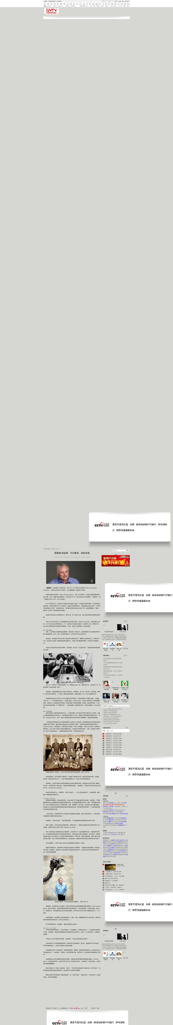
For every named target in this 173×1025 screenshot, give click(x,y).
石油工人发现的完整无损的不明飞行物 (112, 709)
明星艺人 (122, 845)
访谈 (122, 4)
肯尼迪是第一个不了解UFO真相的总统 (112, 716)
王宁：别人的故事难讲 (106, 688)
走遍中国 (105, 810)
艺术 (80, 4)
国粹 (118, 840)
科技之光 (122, 810)
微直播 (108, 634)
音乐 (67, 4)
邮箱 (125, 4)
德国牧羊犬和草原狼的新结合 (110, 710)
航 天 (123, 834)
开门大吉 (125, 648)
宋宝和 (105, 665)
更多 (127, 727)
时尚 (100, 4)
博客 (115, 4)
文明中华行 (123, 820)
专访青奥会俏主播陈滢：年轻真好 (112, 675)
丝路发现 (116, 818)
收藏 (118, 845)
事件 (123, 854)
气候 (124, 847)
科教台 (53, 549)
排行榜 (123, 634)
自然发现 (111, 854)
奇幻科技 (108, 843)
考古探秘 (114, 842)
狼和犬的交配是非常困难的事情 (111, 718)
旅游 (93, 4)
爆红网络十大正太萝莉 (125, 700)
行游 (115, 840)
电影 (94, 6)
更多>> (126, 621)
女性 (107, 847)
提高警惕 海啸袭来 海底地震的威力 (111, 720)
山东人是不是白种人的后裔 (109, 723)
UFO (125, 843)
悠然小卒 (105, 673)
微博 (112, 4)
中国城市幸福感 (108, 631)
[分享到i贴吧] (76, 1008)
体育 (55, 4)
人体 (107, 849)
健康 (96, 4)
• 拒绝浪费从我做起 (121, 639)
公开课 (111, 6)
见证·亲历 (105, 813)
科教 (71, 4)
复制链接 (48, 1008)
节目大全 (60, 6)
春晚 (61, 4)
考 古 (107, 834)
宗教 (123, 849)
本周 (108, 731)
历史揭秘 (119, 849)
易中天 (121, 843)
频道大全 (49, 6)
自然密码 (105, 825)
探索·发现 (105, 803)
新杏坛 (112, 823)
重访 (118, 813)
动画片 (106, 6)
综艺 (58, 4)
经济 (51, 4)
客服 (123, 1)
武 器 (117, 834)
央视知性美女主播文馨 (115, 688)
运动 (115, 847)
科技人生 (109, 808)
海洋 (113, 851)
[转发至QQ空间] (81, 1008)
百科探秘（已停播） (120, 806)
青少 (74, 4)
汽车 (90, 4)
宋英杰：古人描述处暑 (106, 700)
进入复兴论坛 (77, 557)
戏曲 (64, 4)
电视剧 (98, 6)
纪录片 (102, 6)
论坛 (118, 4)
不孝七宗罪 (123, 631)
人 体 (110, 834)
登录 (116, 1)
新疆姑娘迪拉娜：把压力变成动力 (112, 671)
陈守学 (105, 660)
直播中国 (67, 6)
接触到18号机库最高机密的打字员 (111, 714)
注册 (120, 1)
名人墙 (118, 634)
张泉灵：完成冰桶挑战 (115, 700)
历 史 (107, 832)
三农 (103, 4)
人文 (107, 853)
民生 (113, 853)
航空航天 (124, 842)
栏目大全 (55, 6)
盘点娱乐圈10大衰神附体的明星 (112, 658)
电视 (45, 6)
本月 (111, 731)
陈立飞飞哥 (106, 669)
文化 (77, 4)
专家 (57, 549)
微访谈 (103, 634)
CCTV (120, 6)
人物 (122, 803)
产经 (87, 4)
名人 (112, 845)
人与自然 (117, 803)
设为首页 (127, 1)
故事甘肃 (116, 825)
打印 (86, 1008)
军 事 (114, 832)
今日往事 (116, 820)
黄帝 (110, 847)
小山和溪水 (106, 677)
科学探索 (116, 851)
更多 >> (126, 655)
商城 (106, 4)
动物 (110, 853)
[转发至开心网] (74, 1008)
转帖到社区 (64, 1008)
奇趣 (104, 843)
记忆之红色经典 (116, 821)
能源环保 (119, 847)
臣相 (107, 840)
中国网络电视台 (52, 1)
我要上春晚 (119, 649)
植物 (104, 840)
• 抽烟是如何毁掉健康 (120, 637)
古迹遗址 (113, 856)
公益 (84, 4)
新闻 (48, 4)
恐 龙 (104, 834)
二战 (110, 840)
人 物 (104, 832)
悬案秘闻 (119, 854)
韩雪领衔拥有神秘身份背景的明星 (112, 667)
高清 (91, 6)
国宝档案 (111, 812)
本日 (104, 731)
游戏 (128, 4)
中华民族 (116, 812)
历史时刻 (116, 843)
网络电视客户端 (83, 6)
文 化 (117, 832)
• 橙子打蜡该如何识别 (108, 636)
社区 (109, 4)
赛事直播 (73, 6)
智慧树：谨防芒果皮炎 (125, 688)
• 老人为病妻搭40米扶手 (108, 639)
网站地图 (59, 1)
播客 (115, 6)
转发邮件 (55, 1008)
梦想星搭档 (112, 649)
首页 (45, 4)
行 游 (120, 834)
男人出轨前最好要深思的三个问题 (112, 662)
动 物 (123, 832)
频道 (124, 6)
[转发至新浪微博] (79, 1008)
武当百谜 (110, 825)
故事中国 (105, 821)
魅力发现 (105, 820)
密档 (107, 842)
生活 (115, 849)
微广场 (113, 634)
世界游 (105, 818)
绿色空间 (116, 810)
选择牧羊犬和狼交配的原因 (109, 712)
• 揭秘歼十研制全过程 (120, 636)
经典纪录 (108, 856)
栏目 (128, 6)
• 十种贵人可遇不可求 (108, 637)
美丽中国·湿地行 (106, 649)
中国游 (105, 823)
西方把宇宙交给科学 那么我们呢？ (111, 721)
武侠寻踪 (122, 853)
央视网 (45, 1)
